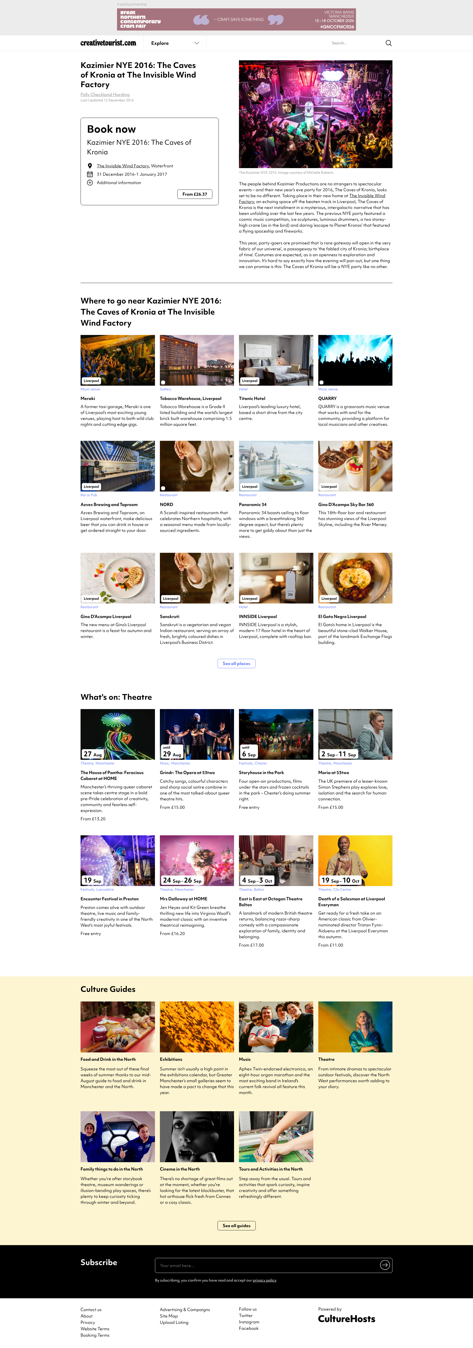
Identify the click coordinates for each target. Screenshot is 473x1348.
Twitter (246, 1315)
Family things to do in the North (112, 1169)
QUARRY (327, 398)
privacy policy (264, 1280)
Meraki (88, 398)
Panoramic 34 (253, 504)
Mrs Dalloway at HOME (183, 899)
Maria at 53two (333, 772)
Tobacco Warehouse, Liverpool (190, 398)
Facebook (249, 1328)
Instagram (249, 1322)
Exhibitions (171, 1059)
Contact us (91, 1309)
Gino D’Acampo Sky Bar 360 (346, 504)
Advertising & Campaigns (185, 1309)
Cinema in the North (180, 1169)
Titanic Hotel (252, 398)
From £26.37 (195, 194)
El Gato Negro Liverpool (342, 616)
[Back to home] (108, 44)
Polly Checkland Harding (105, 94)
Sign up (385, 1264)
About (87, 1316)
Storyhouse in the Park (261, 772)
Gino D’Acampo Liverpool (106, 616)
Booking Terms (95, 1335)
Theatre (326, 1059)
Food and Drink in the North (108, 1059)
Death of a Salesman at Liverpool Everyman (351, 901)
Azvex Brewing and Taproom (109, 504)
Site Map (169, 1316)
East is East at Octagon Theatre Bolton (271, 901)
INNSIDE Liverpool (258, 616)
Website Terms (95, 1328)
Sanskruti (169, 616)
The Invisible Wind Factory (123, 166)
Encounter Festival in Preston (110, 899)
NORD (166, 504)
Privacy (88, 1322)
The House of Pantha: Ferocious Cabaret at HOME (112, 775)
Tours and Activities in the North (271, 1169)
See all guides (237, 1225)
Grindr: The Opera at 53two (187, 772)
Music (245, 1059)
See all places (236, 663)
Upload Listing (174, 1322)
